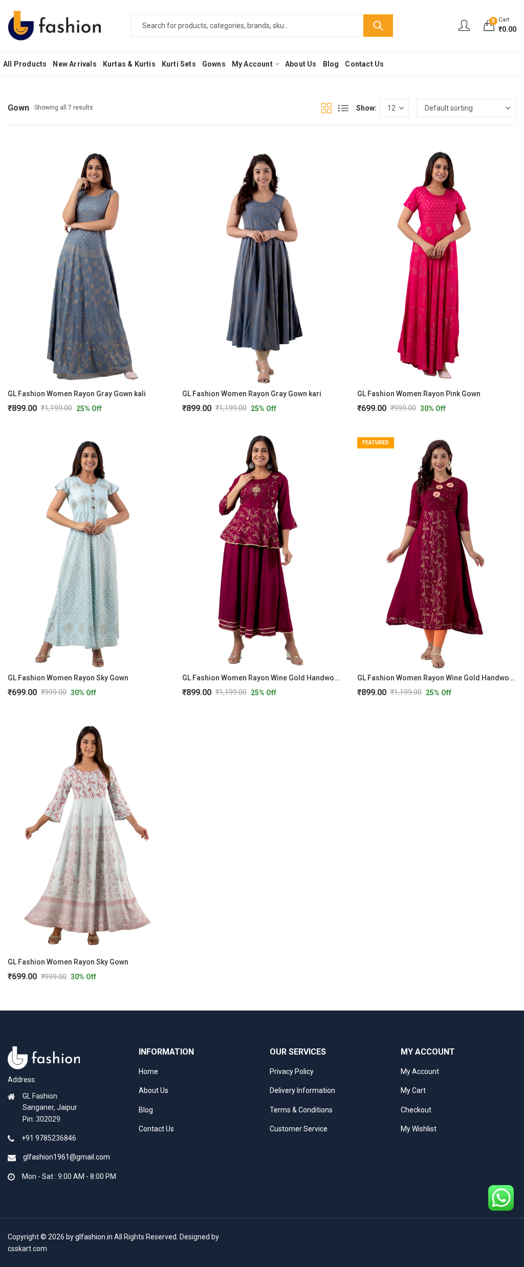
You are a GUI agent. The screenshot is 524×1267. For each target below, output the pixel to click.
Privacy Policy (292, 1071)
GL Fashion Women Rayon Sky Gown (68, 678)
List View (343, 108)
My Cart (413, 1090)
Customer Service (299, 1129)
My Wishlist (418, 1129)
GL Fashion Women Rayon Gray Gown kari (251, 394)
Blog (146, 1110)
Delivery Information (302, 1090)
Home (148, 1071)
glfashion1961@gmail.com (66, 1157)
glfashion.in (94, 1237)
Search (378, 25)
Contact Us (156, 1129)
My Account (420, 1071)
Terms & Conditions (301, 1110)
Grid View (326, 108)
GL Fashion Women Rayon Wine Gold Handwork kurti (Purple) (284, 678)
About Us (153, 1090)
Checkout (416, 1110)
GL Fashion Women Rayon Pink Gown (419, 394)
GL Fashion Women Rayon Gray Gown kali (77, 394)
